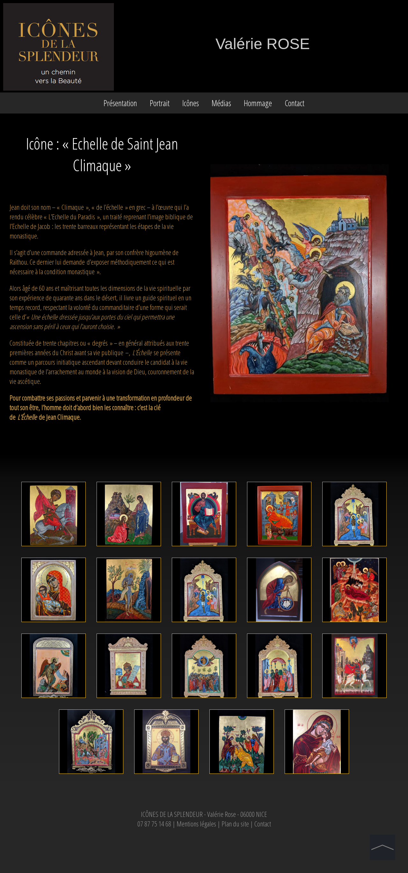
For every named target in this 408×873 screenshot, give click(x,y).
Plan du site (236, 823)
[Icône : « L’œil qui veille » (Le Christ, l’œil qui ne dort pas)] (242, 776)
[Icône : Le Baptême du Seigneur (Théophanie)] (354, 548)
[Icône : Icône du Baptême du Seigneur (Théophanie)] (204, 624)
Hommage (258, 103)
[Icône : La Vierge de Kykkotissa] (54, 624)
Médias (221, 103)
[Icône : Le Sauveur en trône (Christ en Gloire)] (204, 548)
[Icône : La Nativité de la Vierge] (279, 548)
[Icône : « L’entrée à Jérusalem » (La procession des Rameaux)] (91, 776)
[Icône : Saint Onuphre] (129, 624)
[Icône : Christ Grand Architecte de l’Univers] (279, 624)
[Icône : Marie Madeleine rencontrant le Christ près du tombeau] (129, 548)
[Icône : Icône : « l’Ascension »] (204, 700)
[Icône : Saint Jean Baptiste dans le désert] (54, 700)
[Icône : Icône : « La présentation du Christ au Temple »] (279, 700)
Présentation (120, 103)
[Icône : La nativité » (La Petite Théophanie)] (354, 624)
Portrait (160, 103)
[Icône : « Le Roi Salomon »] (129, 700)
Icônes (190, 103)
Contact (294, 103)
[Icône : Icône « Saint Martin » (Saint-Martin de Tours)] (354, 700)
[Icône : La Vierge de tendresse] (317, 776)
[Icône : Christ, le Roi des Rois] (167, 776)
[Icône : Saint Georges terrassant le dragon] (54, 548)
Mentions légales (196, 823)
